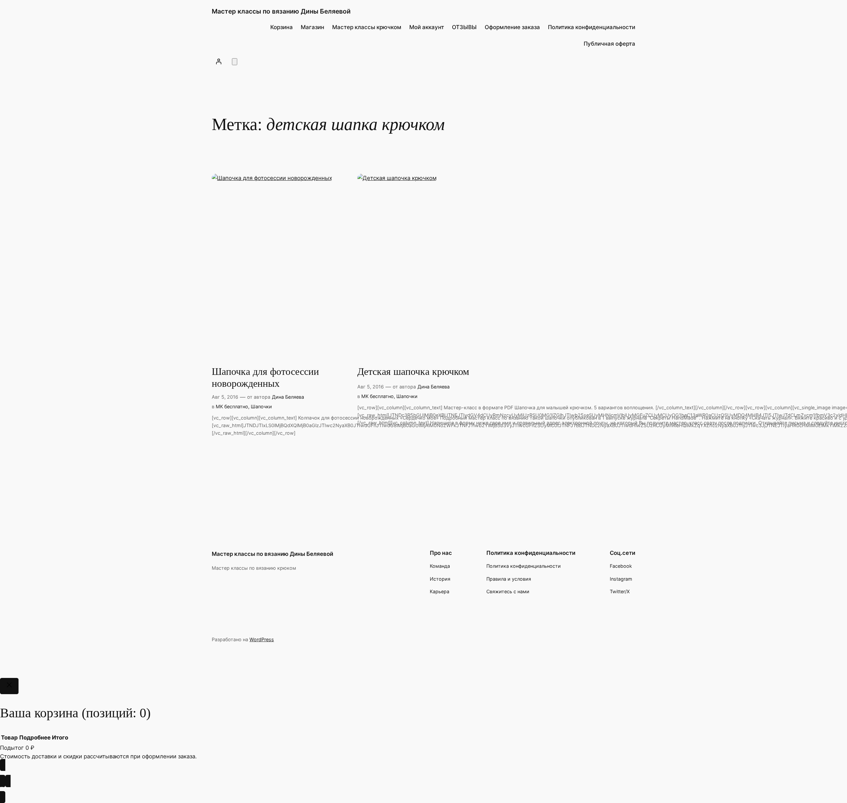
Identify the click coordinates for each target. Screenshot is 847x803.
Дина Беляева (288, 397)
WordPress (261, 639)
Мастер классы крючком (366, 27)
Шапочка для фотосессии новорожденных (265, 377)
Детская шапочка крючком (413, 371)
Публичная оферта (609, 43)
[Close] (9, 686)
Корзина (281, 27)
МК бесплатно (232, 406)
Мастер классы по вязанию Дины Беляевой (281, 11)
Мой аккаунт (426, 27)
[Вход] (219, 61)
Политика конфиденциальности (591, 27)
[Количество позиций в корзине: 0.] (234, 61)
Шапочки (261, 406)
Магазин (312, 27)
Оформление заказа (512, 27)
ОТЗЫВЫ (464, 27)
